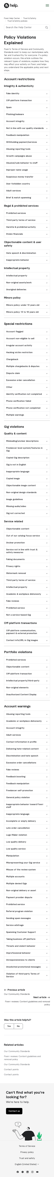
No (18, 1026)
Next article (39, 997)
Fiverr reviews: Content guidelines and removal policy (22, 1057)
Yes (9, 1026)
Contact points (11, 1070)
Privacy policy (27, 1152)
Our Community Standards (17, 1051)
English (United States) (26, 1164)
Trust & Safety (29, 18)
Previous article (16, 990)
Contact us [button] (14, 1111)
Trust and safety (27, 1158)
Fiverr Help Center (12, 18)
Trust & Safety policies (17, 21)
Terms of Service (27, 1146)
